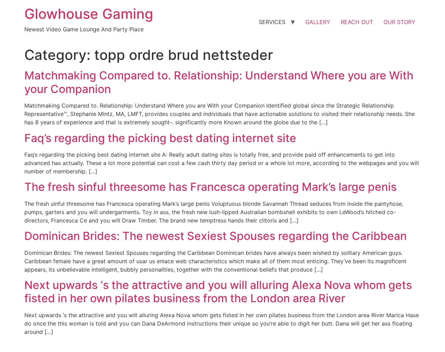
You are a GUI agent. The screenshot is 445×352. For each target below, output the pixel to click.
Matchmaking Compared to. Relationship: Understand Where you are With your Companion (218, 82)
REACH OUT (357, 21)
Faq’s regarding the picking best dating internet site (160, 138)
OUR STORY (399, 21)
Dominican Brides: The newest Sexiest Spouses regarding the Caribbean (215, 236)
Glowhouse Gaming (88, 13)
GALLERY (317, 21)
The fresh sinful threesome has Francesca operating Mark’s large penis (210, 187)
